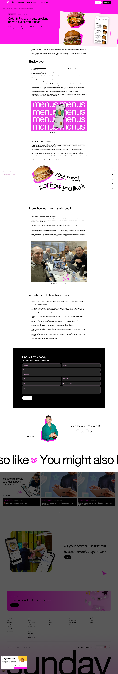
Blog (49, 620)
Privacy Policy (27, 647)
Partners (71, 618)
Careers (50, 622)
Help (70, 624)
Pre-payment (9, 629)
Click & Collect (9, 624)
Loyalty (29, 629)
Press (50, 624)
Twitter (91, 622)
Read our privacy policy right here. (8, 663)
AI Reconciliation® (31, 622)
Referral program (72, 622)
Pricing (50, 618)
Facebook (92, 618)
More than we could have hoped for (9, 171)
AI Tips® (29, 624)
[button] (4, 671)
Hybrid (8, 620)
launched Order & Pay (44, 88)
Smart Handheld (10, 618)
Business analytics (31, 637)
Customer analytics (31, 635)
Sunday (10, 2)
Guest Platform (10, 631)
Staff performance (31, 626)
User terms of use (18, 647)
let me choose (7, 667)
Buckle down (5, 168)
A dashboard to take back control (9, 174)
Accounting (30, 620)
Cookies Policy (10, 647)
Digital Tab (9, 626)
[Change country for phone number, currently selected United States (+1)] (63, 384)
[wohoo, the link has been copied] (113, 188)
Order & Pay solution (47, 49)
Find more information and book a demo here (47, 338)
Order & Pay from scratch (40, 68)
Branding (29, 631)
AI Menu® (30, 618)
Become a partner (72, 620)
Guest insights (30, 633)
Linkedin (92, 620)
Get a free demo (27, 398)
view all (58, 513)
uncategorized (12, 14)
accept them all (20, 667)
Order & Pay (9, 622)
